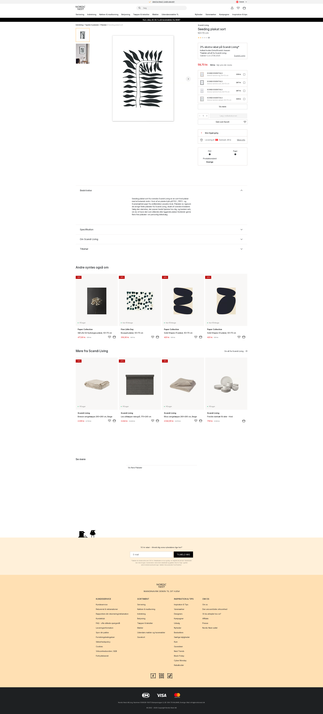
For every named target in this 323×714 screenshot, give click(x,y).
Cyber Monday (180, 660)
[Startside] (80, 8)
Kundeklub (100, 618)
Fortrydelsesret (102, 656)
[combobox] (241, 2)
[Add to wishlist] (109, 337)
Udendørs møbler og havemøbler (151, 632)
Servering (80, 14)
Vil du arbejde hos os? (211, 614)
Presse (205, 623)
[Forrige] (98, 78)
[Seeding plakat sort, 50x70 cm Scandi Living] (143, 78)
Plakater (104, 25)
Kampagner (224, 14)
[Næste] (188, 78)
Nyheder (199, 14)
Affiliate (205, 618)
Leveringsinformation (104, 628)
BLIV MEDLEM (156, 2)
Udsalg (177, 623)
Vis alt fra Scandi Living (234, 351)
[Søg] (139, 8)
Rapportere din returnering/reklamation (112, 614)
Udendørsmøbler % (170, 14)
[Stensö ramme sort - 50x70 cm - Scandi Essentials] (202, 83)
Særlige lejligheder (182, 637)
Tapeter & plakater (92, 25)
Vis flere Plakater (135, 468)
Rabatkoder (179, 665)
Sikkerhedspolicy (103, 642)
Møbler (155, 14)
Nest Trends (179, 651)
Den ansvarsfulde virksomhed (214, 609)
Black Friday (179, 656)
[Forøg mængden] (207, 115)
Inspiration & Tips (181, 604)
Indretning (91, 14)
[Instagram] (161, 675)
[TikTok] (170, 675)
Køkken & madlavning (108, 14)
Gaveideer (178, 646)
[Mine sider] (232, 8)
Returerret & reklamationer (107, 609)
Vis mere (222, 107)
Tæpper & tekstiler (141, 14)
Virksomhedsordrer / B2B (106, 651)
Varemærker (211, 14)
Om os (205, 604)
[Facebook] (153, 675)
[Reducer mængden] (199, 115)
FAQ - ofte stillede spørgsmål (108, 623)
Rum (176, 642)
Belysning (125, 14)
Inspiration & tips (239, 14)
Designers (178, 614)
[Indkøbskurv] (244, 8)
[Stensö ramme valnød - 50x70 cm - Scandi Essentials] (202, 99)
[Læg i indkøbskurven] (114, 336)
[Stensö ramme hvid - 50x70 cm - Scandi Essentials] (202, 91)
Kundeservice (101, 604)
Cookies (99, 646)
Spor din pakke (102, 632)
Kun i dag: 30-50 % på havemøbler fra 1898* (161, 20)
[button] (204, 38)
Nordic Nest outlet (209, 628)
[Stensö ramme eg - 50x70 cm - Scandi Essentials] (202, 74)
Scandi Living (239, 56)
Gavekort (141, 637)
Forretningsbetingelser (105, 637)
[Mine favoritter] (238, 8)
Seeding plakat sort (115, 25)
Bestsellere (178, 632)
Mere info (241, 140)
